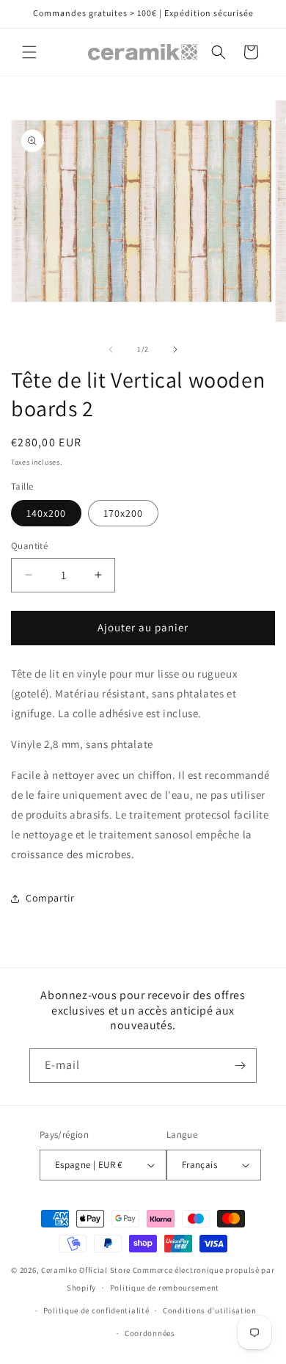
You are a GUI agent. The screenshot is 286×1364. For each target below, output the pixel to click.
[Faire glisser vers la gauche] (111, 349)
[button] (29, 52)
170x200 (123, 513)
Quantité (29, 546)
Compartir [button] (50, 897)
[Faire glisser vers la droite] (175, 349)
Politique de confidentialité (96, 1310)
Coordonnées (150, 1333)
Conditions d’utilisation (210, 1310)
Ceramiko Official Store (86, 1270)
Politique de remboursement (164, 1288)
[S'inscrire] (240, 1065)
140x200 (46, 513)
